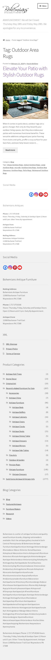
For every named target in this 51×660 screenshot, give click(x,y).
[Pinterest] (41, 194)
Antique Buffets (18, 412)
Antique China (15, 398)
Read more (10, 150)
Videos (9, 518)
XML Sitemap (11, 344)
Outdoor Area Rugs (28, 167)
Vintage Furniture (16, 469)
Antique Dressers (19, 441)
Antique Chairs (18, 421)
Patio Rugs (27, 170)
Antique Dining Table (21, 436)
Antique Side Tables (20, 450)
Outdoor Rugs (16, 170)
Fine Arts (13, 455)
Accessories (14, 393)
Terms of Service (13, 353)
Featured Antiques (13, 504)
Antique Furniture (16, 402)
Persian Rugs (14, 464)
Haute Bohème (32, 64)
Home (8, 40)
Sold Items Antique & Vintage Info (20, 479)
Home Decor (11, 379)
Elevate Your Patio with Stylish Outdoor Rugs (25, 71)
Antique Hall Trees (14, 374)
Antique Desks (18, 431)
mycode (17, 167)
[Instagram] (36, 194)
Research (10, 513)
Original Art (11, 383)
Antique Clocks (18, 426)
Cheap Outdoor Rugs (15, 165)
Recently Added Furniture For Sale (20, 388)
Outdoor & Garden (16, 460)
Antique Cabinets (19, 417)
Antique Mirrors (19, 445)
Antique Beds (17, 407)
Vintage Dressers (19, 474)
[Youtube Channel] (46, 194)
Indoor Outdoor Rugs (32, 165)
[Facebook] (31, 194)
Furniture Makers (13, 509)
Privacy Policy (12, 349)
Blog (12, 162)
